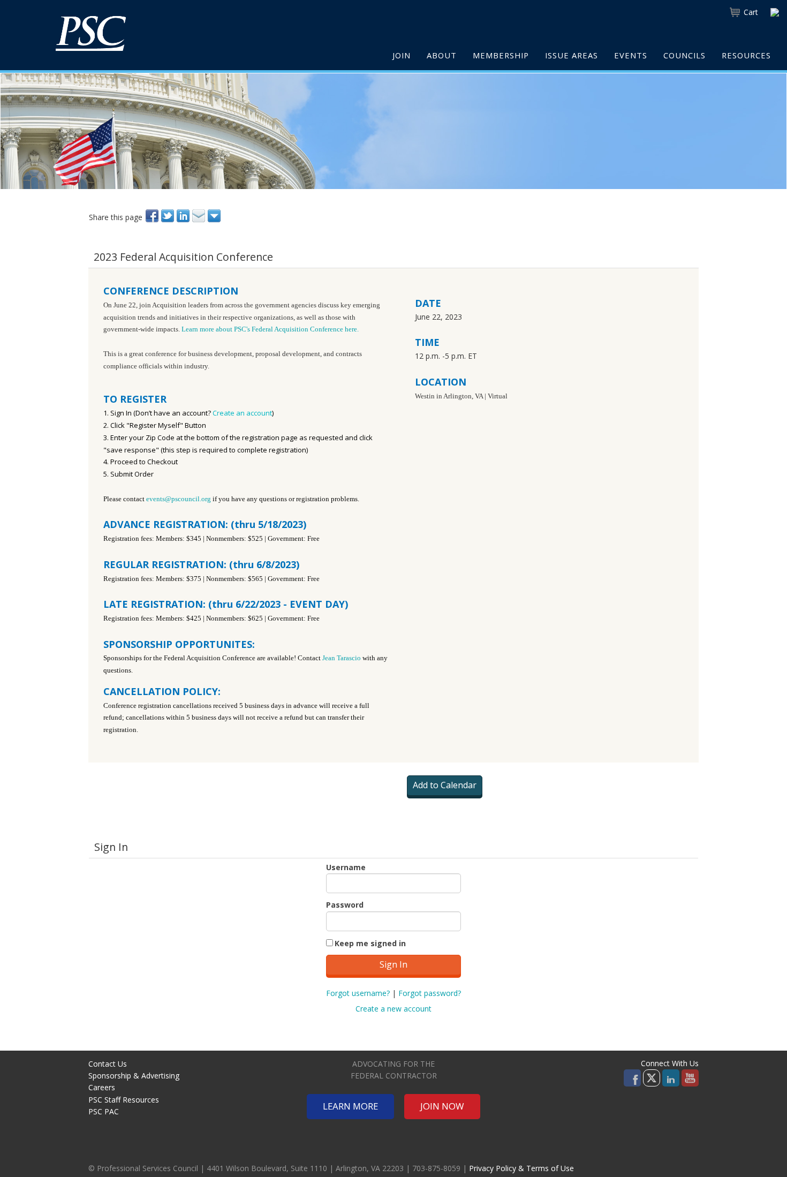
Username (346, 867)
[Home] (90, 33)
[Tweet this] (168, 215)
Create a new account (393, 1009)
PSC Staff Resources (123, 1100)
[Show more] (215, 215)
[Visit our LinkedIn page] (670, 1077)
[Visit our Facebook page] (632, 1077)
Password (345, 905)
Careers (101, 1087)
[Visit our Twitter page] (651, 1077)
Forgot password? (429, 993)
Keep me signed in (370, 943)
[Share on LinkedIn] (184, 215)
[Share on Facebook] (153, 215)
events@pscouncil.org (178, 499)
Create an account (242, 413)
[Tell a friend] (199, 215)
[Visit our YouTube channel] (690, 1077)
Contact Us (107, 1064)
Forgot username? (358, 993)
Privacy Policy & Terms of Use (521, 1168)
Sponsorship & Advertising (133, 1075)
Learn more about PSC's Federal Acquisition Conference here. (270, 329)
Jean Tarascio (341, 658)
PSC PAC (103, 1111)
